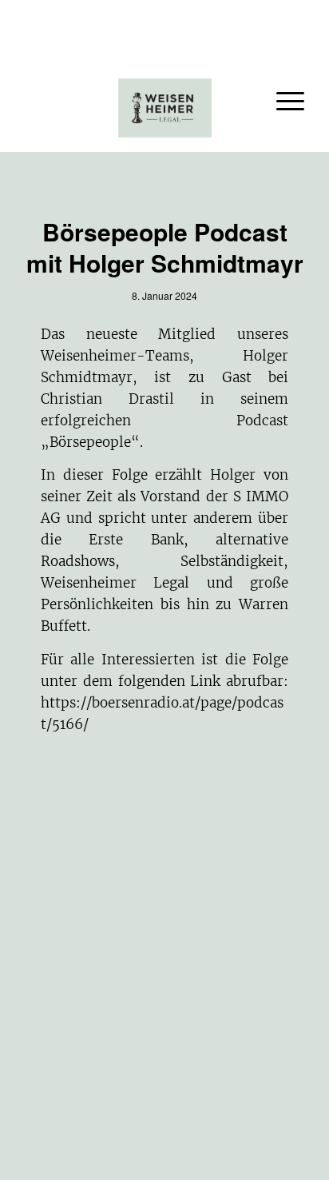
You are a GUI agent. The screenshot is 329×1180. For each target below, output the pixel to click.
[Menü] (282, 100)
